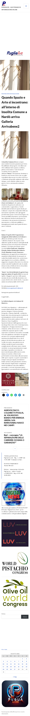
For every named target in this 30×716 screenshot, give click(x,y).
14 (18, 664)
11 (7, 664)
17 (3, 666)
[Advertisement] (15, 32)
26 (11, 669)
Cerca (3, 614)
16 (26, 664)
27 (14, 669)
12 (11, 664)
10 (3, 664)
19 (11, 666)
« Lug (14, 677)
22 (22, 666)
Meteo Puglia (4, 649)
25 (7, 669)
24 (3, 669)
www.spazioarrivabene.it (14, 288)
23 (26, 666)
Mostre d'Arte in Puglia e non (10, 93)
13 (14, 664)
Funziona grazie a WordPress (9, 711)
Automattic (5, 713)
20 (15, 666)
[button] (5, 194)
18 (7, 666)
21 (18, 666)
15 (22, 664)
